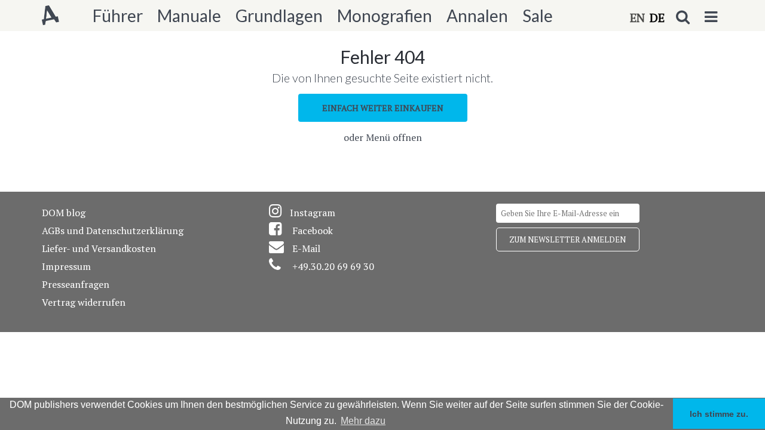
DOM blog (63, 212)
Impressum (66, 266)
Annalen (477, 15)
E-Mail (306, 248)
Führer (118, 15)
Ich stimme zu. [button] (719, 414)
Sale (537, 15)
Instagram (312, 212)
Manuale (189, 15)
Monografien (384, 15)
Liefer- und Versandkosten (99, 248)
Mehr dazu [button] (363, 421)
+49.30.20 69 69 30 (333, 266)
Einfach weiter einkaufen (382, 107)
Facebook (312, 230)
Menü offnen (394, 137)
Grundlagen (279, 15)
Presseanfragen (75, 284)
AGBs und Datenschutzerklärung (112, 230)
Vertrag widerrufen (84, 302)
